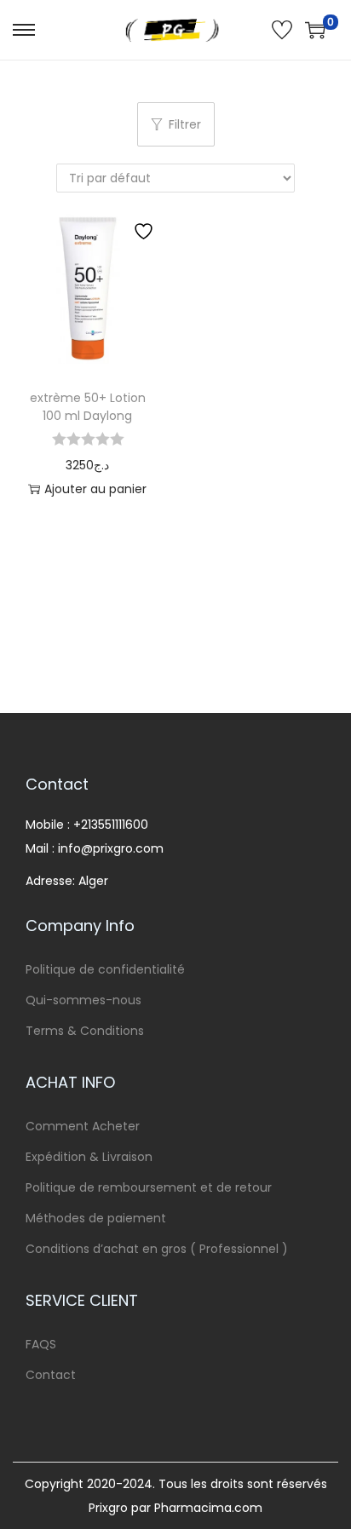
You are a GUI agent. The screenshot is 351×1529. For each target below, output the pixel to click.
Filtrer (185, 124)
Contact (51, 1374)
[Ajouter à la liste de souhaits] (146, 231)
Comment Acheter (83, 1126)
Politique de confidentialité (105, 969)
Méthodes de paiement (96, 1218)
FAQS (41, 1344)
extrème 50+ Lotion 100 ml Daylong (88, 406)
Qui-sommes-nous (83, 1000)
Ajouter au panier (95, 488)
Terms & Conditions (85, 1030)
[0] (315, 30)
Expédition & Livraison (89, 1156)
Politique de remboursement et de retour (149, 1187)
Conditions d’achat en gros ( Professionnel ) (157, 1248)
